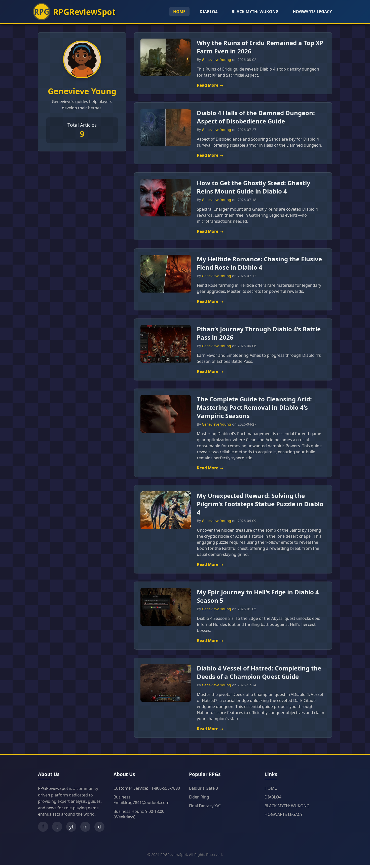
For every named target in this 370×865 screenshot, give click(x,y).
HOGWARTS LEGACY (312, 11)
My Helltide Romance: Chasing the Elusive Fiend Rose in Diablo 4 (259, 263)
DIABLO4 (208, 11)
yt (71, 826)
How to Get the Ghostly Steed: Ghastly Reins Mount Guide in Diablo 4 (253, 187)
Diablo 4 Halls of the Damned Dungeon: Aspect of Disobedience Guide (256, 117)
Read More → (210, 85)
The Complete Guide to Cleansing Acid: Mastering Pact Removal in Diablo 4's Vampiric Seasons (254, 407)
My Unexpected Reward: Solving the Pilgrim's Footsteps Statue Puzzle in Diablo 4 (260, 503)
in (85, 826)
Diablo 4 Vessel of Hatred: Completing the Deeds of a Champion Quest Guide (259, 672)
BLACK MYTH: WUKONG (255, 11)
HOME (179, 11)
